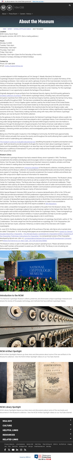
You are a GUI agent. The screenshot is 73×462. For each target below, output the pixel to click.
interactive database (31, 168)
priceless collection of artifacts (10, 96)
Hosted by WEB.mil (25, 457)
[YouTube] (13, 450)
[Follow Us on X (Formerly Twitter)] (9, 450)
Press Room (13, 14)
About (4, 14)
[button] (38, 1)
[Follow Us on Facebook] (5, 450)
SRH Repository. (51, 204)
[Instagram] (21, 450)
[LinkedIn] (17, 450)
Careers (22, 14)
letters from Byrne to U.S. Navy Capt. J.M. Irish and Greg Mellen (25, 241)
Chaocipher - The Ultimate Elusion (26, 234)
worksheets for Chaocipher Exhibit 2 (50, 234)
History (28, 14)
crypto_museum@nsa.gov (14, 66)
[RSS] (25, 450)
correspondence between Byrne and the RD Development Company (48, 238)
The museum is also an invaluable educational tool (17, 142)
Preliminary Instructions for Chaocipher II (25, 236)
